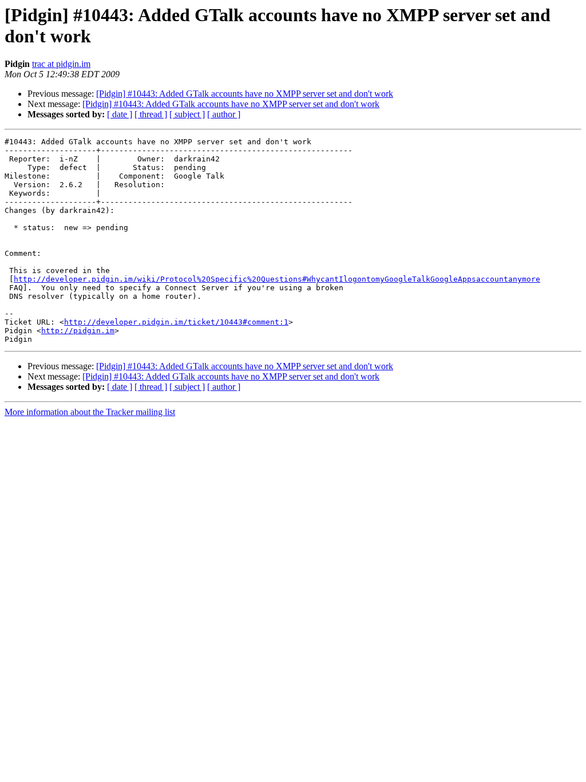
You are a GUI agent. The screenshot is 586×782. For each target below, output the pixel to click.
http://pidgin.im (77, 330)
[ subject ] (187, 114)
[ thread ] (150, 114)
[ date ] (119, 114)
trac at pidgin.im (61, 64)
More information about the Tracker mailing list (90, 412)
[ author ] (223, 114)
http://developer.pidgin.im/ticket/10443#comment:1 (176, 322)
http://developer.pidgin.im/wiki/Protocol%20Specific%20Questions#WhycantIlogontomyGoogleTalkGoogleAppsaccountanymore (277, 279)
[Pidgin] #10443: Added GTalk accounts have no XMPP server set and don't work (244, 93)
